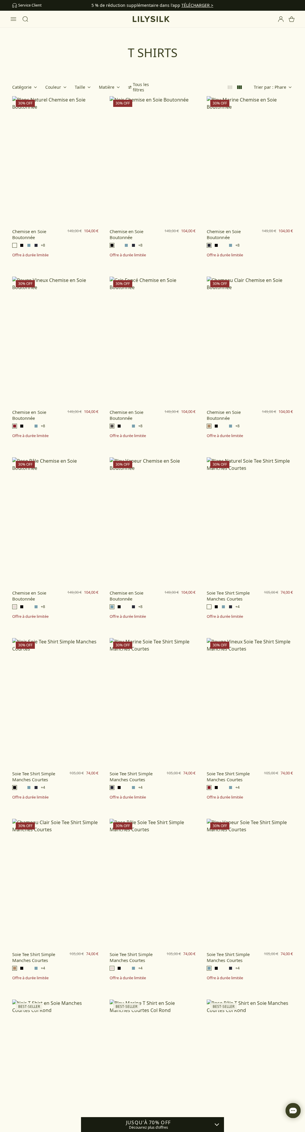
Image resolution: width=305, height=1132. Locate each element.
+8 (43, 245)
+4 (237, 606)
